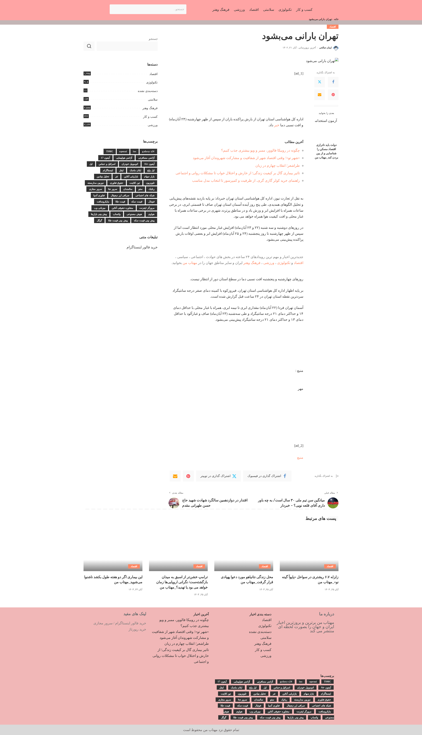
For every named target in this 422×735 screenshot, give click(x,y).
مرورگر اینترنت (146, 208)
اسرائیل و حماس (107, 164)
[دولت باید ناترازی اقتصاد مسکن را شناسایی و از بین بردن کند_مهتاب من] (326, 129)
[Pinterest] (333, 95)
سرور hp (112, 189)
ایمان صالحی (325, 47)
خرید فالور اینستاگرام (142, 247)
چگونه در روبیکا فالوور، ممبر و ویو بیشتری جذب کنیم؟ (260, 150)
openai (123, 151)
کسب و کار (150, 116)
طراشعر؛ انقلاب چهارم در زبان (277, 165)
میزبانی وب (99, 208)
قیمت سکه (136, 201)
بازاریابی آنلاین (131, 176)
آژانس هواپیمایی (124, 157)
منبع (300, 457)
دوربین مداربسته (95, 182)
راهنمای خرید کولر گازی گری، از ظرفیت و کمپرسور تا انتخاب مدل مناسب (246, 180)
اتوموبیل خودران (130, 164)
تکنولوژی (283, 263)
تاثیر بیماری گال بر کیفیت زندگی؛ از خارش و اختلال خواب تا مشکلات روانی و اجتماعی (238, 173)
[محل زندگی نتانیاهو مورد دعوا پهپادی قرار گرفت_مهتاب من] (243, 549)
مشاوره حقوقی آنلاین (122, 208)
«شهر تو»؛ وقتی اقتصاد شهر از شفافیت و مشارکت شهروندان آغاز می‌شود (246, 158)
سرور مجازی (95, 189)
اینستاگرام (108, 170)
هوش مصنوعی (134, 214)
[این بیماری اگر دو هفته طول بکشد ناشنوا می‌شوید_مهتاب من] (113, 549)
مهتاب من (190, 263)
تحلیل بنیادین (103, 176)
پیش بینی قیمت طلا (118, 220)
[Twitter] (319, 82)
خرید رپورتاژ (137, 629)
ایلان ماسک (135, 170)
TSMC (109, 151)
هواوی (151, 214)
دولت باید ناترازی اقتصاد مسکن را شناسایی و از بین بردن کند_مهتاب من (326, 151)
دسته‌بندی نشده (148, 91)
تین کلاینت (134, 182)
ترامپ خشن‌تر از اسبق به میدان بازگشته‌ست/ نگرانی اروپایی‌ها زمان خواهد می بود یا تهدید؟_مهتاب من (182, 582)
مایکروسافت (103, 201)
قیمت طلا (120, 201)
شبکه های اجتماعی (145, 195)
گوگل (99, 220)
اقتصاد (332, 26)
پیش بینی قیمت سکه (144, 220)
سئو (140, 189)
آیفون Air (149, 164)
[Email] (319, 95)
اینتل (121, 170)
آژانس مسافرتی (146, 157)
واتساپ (116, 214)
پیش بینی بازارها (99, 214)
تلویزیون (150, 182)
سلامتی (153, 99)
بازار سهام (149, 176)
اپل (91, 164)
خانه (336, 19)
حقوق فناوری (116, 182)
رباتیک (152, 189)
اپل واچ (150, 170)
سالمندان (127, 189)
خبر (276, 125)
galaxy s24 (148, 151)
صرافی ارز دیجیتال (120, 195)
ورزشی (268, 263)
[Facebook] (333, 82)
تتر (116, 176)
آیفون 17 (105, 157)
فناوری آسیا (99, 195)
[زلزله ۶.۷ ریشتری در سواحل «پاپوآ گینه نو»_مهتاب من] (309, 549)
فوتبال (151, 201)
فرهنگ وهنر (251, 263)
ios (134, 151)
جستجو (153, 38)
